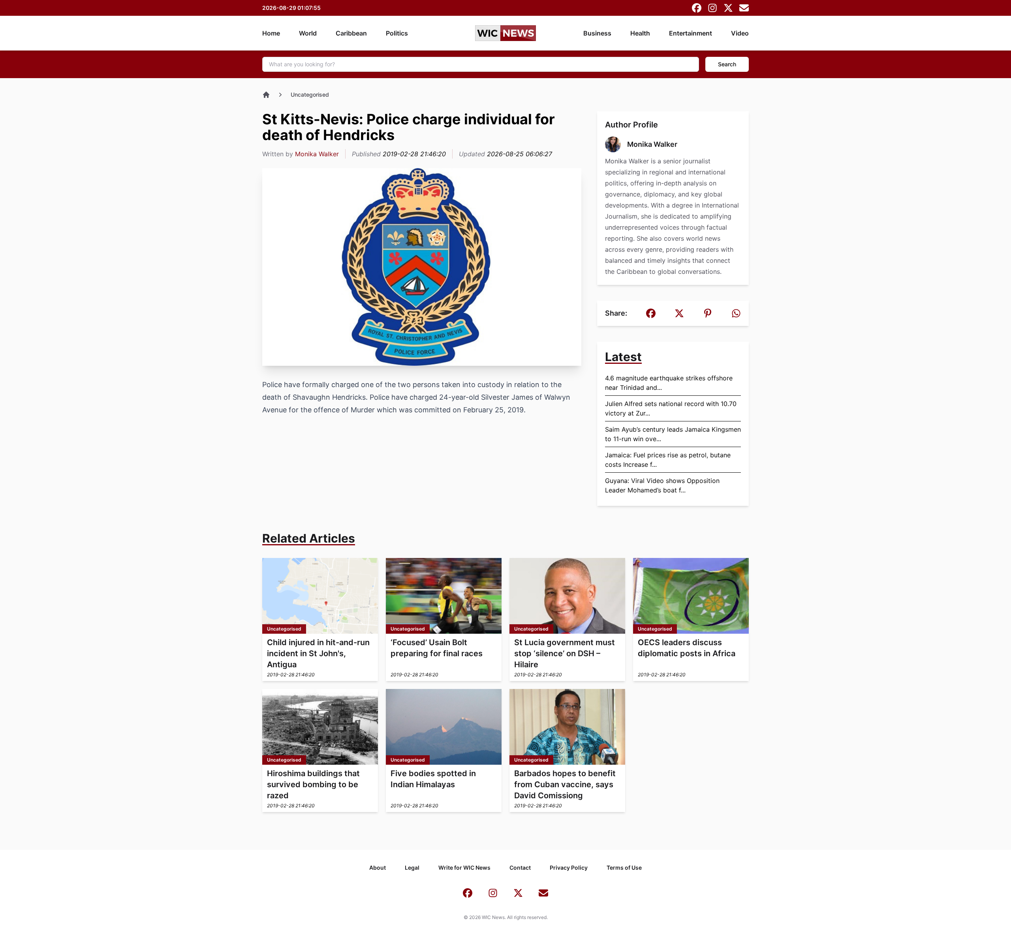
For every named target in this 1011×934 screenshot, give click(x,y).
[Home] (266, 95)
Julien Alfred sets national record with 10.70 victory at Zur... (671, 408)
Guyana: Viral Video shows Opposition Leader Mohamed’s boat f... (662, 485)
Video (740, 33)
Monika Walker (317, 154)
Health (640, 33)
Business (597, 33)
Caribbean (351, 33)
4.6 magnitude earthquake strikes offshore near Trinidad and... (669, 382)
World (308, 33)
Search (727, 64)
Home (271, 33)
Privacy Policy (569, 867)
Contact (520, 867)
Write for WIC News (464, 867)
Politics (397, 33)
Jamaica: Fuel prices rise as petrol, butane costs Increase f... (668, 459)
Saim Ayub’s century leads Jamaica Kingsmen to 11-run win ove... (673, 434)
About (377, 867)
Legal (412, 867)
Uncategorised (310, 94)
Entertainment (690, 33)
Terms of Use (624, 867)
